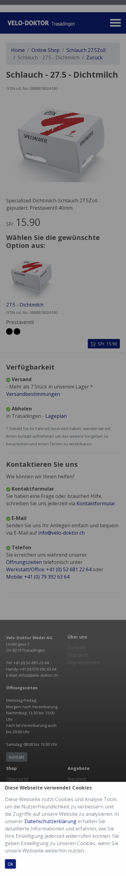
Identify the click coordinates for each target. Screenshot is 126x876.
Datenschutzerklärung (50, 821)
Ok (10, 864)
